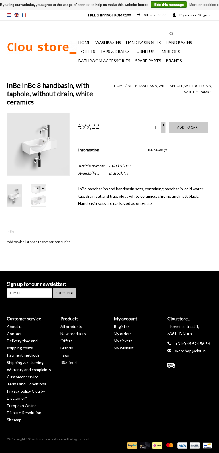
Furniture (146, 51)
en (16, 15)
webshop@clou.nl (190, 350)
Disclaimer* (17, 398)
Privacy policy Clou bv (26, 391)
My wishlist (124, 347)
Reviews (158, 149)
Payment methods (23, 355)
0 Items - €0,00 (155, 15)
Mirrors (171, 51)
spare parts (148, 60)
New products (73, 333)
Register (121, 326)
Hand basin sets (143, 42)
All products (71, 326)
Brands (174, 60)
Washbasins (108, 42)
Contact (14, 333)
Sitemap (14, 419)
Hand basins (179, 42)
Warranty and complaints (29, 369)
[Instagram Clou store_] (207, 284)
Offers (66, 340)
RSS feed (68, 362)
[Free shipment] (189, 365)
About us (15, 326)
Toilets (86, 51)
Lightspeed (80, 439)
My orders (123, 333)
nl (9, 15)
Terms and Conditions (26, 383)
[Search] (169, 34)
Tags (64, 355)
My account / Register (195, 15)
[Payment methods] (131, 445)
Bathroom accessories (104, 60)
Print (66, 242)
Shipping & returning (25, 362)
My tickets (123, 340)
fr (24, 15)
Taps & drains (115, 51)
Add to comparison (46, 242)
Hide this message (169, 5)
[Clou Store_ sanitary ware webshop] (42, 47)
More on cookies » (204, 5)
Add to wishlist (18, 242)
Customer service (22, 376)
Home (84, 42)
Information (88, 149)
